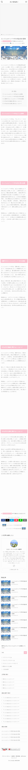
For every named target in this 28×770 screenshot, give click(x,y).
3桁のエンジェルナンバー (18, 41)
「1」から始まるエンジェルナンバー (11, 697)
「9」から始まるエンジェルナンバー (11, 721)
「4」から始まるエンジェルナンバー (11, 706)
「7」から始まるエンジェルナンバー (11, 715)
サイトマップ (14, 757)
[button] (3, 520)
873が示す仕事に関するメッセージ (13, 103)
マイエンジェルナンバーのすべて (10, 663)
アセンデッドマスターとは (9, 660)
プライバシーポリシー (6, 756)
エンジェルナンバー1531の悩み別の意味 (11, 740)
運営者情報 (18, 756)
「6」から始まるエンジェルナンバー (11, 712)
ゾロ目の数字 (6, 669)
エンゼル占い (14, 2)
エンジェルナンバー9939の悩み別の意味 (11, 731)
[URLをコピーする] (25, 520)
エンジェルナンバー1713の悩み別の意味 (11, 734)
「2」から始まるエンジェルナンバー (11, 700)
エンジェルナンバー (7, 41)
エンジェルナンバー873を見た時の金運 (14, 96)
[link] (14, 566)
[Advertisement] (14, 19)
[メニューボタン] (26, 2)
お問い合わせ (23, 756)
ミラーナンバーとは (7, 657)
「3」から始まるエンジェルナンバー (11, 703)
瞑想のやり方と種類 (7, 666)
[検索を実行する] (25, 652)
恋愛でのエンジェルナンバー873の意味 (14, 98)
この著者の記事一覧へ (14, 569)
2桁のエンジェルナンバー (8, 682)
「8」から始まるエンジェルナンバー (11, 718)
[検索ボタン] (2, 2)
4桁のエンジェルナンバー (8, 688)
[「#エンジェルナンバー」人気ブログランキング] (14, 750)
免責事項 (13, 756)
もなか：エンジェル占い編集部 (14, 549)
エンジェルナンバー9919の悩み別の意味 (11, 737)
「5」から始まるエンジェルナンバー (11, 709)
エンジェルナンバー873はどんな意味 (14, 94)
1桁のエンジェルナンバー (8, 679)
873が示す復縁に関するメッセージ (13, 101)
